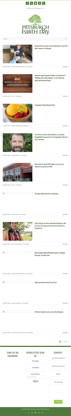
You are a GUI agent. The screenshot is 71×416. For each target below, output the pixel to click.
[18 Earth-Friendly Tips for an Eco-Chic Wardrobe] (17, 320)
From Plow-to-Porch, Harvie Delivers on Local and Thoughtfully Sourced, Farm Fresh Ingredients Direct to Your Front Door (51, 137)
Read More (65, 66)
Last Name (35, 367)
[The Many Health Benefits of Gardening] (17, 201)
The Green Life (15, 214)
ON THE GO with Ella (17, 244)
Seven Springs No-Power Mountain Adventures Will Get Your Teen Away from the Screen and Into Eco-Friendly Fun (50, 225)
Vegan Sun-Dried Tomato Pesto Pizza (46, 282)
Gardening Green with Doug (18, 66)
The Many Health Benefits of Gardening (46, 193)
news (13, 96)
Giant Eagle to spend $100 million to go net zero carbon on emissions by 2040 (49, 165)
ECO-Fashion (15, 332)
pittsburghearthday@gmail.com (35, 8)
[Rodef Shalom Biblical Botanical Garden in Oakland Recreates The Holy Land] (17, 261)
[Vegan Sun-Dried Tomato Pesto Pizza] (17, 290)
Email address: (35, 374)
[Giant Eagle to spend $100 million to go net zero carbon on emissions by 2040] (17, 172)
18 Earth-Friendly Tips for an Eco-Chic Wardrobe (49, 312)
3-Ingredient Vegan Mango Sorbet (45, 105)
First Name (35, 361)
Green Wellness (15, 155)
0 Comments (29, 66)
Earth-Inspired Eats (16, 125)
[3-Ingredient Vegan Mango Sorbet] (17, 113)
